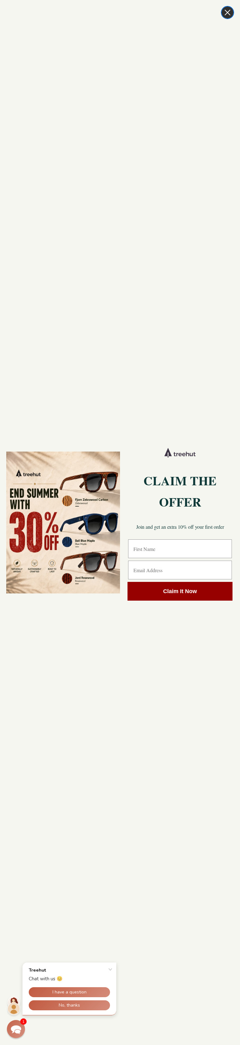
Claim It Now (180, 591)
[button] (16, 1029)
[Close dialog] (227, 12)
